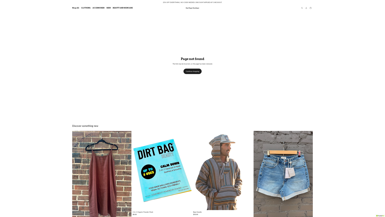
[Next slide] (189, 170)
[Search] (302, 8)
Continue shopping (192, 71)
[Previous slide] (136, 170)
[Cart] (310, 8)
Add (190, 207)
